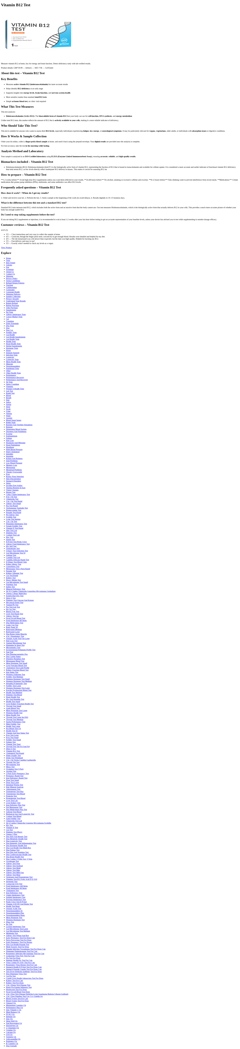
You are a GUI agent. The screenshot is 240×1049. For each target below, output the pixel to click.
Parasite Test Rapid (13, 512)
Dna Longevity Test (14, 841)
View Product (6, 248)
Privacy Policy (12, 278)
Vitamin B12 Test (13, 751)
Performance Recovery (15, 377)
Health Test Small (13, 701)
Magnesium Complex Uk (16, 1005)
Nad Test (9, 652)
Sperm (8, 404)
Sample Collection (13, 296)
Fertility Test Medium (14, 677)
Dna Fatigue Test (13, 850)
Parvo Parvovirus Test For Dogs (18, 940)
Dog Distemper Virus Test (16, 974)
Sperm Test (10, 539)
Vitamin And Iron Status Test (17, 733)
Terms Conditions (13, 281)
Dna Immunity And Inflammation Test (21, 843)
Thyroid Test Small (13, 706)
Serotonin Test (11, 881)
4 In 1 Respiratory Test (15, 636)
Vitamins (9, 386)
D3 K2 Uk (10, 1014)
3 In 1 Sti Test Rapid (14, 501)
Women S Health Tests (15, 389)
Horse (8, 350)
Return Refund (12, 303)
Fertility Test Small (13, 740)
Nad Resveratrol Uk (14, 1023)
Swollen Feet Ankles (14, 485)
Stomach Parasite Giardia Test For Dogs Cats (24, 969)
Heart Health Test (13, 697)
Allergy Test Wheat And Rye (17, 935)
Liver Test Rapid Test (14, 614)
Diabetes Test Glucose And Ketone (20, 600)
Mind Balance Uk (13, 1012)
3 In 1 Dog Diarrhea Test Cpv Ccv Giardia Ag (24, 996)
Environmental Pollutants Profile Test (20, 650)
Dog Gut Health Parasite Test (17, 944)
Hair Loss (10, 440)
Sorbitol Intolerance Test (15, 897)
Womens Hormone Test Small (18, 679)
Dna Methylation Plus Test (16, 809)
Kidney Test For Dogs (15, 983)
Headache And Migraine (15, 443)
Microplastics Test (13, 647)
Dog (8, 328)
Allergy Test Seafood (14, 866)
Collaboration (11, 287)
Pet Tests (9, 312)
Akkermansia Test (13, 789)
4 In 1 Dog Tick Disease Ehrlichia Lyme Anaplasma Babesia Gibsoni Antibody (37, 994)
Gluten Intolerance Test (15, 895)
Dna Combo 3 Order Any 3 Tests (19, 859)
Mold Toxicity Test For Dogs (17, 947)
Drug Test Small (12, 780)
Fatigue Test (11, 742)
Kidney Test (11, 578)
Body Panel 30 (12, 627)
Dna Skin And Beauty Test (16, 836)
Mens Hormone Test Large (16, 710)
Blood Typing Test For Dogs (17, 1001)
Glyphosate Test (12, 861)
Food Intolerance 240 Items (17, 886)
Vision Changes (12, 490)
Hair (8, 400)
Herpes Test (10, 492)
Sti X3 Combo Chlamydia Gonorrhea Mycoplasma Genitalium (31, 591)
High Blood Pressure (14, 449)
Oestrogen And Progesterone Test (19, 877)
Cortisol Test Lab (13, 535)
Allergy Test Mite (13, 870)
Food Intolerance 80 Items (16, 620)
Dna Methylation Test (14, 623)
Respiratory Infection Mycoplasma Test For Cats (25, 953)
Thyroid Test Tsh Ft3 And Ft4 (18, 746)
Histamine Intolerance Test (16, 524)
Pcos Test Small (12, 737)
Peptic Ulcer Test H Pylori (16, 902)
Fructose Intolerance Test (16, 899)
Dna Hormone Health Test (16, 845)
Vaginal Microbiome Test (16, 643)
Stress (8, 483)
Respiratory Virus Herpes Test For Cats (21, 965)
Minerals (9, 364)
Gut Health (10, 335)
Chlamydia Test (12, 499)
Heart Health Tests (13, 344)
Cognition (10, 321)
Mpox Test (10, 767)
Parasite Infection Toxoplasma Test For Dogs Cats (26, 949)
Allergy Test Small (13, 503)
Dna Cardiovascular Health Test (18, 854)
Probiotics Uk (11, 1041)
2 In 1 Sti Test (11, 521)
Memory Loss (11, 465)
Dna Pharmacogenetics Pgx (17, 654)
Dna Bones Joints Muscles (16, 634)
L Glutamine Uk (12, 1028)
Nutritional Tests (12, 368)
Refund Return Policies (15, 283)
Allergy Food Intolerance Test (18, 544)
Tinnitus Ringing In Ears (15, 488)
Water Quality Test (13, 755)
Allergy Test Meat (13, 875)
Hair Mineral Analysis (14, 787)
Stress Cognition (12, 384)
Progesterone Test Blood (15, 798)
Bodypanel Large (13, 632)
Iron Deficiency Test (14, 893)
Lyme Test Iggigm (13, 519)
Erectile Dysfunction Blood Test (18, 690)
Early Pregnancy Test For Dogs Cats (20, 938)
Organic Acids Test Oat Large (18, 638)
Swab (8, 409)
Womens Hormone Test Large (18, 688)
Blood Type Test (12, 611)
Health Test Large (13, 726)
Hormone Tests (12, 348)
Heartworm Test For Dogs (16, 989)
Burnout (9, 427)
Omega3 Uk (11, 1003)
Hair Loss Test (12, 641)
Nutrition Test (11, 584)
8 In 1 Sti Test (11, 497)
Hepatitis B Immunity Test (16, 683)
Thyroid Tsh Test (13, 762)
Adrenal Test (11, 555)
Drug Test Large (12, 782)
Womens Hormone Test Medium (19, 681)
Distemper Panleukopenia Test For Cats (21, 951)
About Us (10, 272)
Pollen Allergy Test (13, 564)
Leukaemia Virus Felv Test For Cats (20, 956)
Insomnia (9, 456)
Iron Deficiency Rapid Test (16, 778)
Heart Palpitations (13, 445)
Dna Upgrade (11, 1046)
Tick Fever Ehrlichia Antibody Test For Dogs (24, 971)
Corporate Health (13, 292)
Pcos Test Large (12, 735)
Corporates (10, 290)
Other (8, 371)
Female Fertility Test (14, 526)
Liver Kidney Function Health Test (20, 704)
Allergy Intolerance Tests (16, 314)
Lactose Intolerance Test (15, 926)
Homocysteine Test (13, 510)
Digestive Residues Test (15, 659)
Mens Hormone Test (14, 917)
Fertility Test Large (13, 686)
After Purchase (12, 308)
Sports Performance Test (15, 722)
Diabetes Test (11, 533)
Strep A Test (11, 598)
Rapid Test (10, 393)
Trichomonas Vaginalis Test (17, 508)
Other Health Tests (13, 373)
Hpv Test (9, 537)
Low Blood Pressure (14, 463)
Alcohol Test (11, 771)
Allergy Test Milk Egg (15, 872)
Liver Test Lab (12, 800)
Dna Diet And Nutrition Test (17, 852)
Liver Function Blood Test (16, 665)
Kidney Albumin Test (14, 573)
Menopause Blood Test (15, 661)
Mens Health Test (13, 715)
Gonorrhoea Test (12, 566)
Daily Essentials (12, 323)
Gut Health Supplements (15, 337)
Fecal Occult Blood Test (15, 618)
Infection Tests (12, 355)
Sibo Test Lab (11, 530)
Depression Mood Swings (16, 429)
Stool (8, 407)
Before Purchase (12, 305)
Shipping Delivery (13, 294)
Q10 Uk (9, 1034)
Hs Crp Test (11, 609)
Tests (8, 260)
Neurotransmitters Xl (14, 911)
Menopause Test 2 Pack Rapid (18, 569)
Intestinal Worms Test (14, 785)
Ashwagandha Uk (13, 1039)
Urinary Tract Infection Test (17, 551)
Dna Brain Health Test (15, 857)
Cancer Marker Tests (14, 317)
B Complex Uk (12, 1043)
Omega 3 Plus (11, 834)
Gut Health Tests (12, 339)
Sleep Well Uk (12, 1021)
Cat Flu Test (11, 976)
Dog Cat (9, 330)
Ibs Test (9, 924)
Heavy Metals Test (13, 580)
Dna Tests (10, 326)
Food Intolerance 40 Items (16, 888)
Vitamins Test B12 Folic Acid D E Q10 (21, 879)
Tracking (9, 285)
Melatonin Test (12, 933)
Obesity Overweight (14, 472)
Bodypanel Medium (14, 629)
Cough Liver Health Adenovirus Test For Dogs (24, 978)
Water (8, 416)
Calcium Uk (11, 1032)
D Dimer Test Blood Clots (16, 562)
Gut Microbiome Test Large (17, 929)
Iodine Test (10, 587)
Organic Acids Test (13, 908)
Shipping (9, 276)
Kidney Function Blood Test (17, 670)
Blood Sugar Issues (13, 420)
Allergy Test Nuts (13, 863)
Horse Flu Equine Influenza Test (19, 987)
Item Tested (10, 263)
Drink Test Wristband (14, 758)
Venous (9, 413)
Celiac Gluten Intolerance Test (18, 494)
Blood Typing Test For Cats (17, 998)
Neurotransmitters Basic (15, 915)
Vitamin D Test (12, 827)
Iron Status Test (12, 672)
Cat (7, 319)
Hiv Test (9, 825)
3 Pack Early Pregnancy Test (17, 773)
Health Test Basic (13, 906)
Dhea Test (10, 922)
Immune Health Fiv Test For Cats (19, 960)
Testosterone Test (13, 548)
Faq (7, 267)
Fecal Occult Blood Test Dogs (18, 992)
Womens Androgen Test (15, 674)
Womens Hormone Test (15, 920)
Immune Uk (11, 1016)
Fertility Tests (11, 332)
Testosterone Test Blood (15, 794)
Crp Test (9, 830)
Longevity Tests (12, 359)
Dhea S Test (11, 749)
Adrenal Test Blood (14, 812)
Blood (8, 395)
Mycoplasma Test (13, 764)
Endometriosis (11, 436)
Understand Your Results (16, 301)
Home (8, 258)
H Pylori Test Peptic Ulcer (16, 542)
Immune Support (12, 353)
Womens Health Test (14, 713)
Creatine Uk (11, 1030)
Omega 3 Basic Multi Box (16, 593)
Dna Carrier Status (13, 656)
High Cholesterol (13, 452)
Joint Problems (12, 461)
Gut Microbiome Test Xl (15, 553)
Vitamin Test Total (13, 744)
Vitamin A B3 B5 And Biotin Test (19, 904)
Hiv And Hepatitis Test (15, 699)
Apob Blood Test (13, 708)
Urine (8, 411)
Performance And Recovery (17, 380)
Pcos (8, 474)
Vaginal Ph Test (12, 605)
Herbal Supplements (14, 346)
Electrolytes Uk (12, 1025)
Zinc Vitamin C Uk (13, 1010)
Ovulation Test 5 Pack (15, 769)
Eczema (9, 434)
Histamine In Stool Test (15, 645)
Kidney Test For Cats (14, 980)
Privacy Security (12, 299)
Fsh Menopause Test (14, 807)
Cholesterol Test (12, 890)
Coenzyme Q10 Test (14, 884)
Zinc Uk (9, 1019)
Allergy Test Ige (12, 616)
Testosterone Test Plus (15, 791)
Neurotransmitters (13, 366)
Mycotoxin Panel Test (14, 602)
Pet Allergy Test (12, 515)
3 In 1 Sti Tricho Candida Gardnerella (21, 760)
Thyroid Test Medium (14, 719)
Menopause (10, 467)
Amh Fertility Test (13, 818)
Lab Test (9, 391)
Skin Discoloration (13, 479)
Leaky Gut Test (12, 625)
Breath (8, 398)
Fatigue (9, 438)
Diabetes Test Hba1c (14, 832)
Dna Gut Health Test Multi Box (18, 848)
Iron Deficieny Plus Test (15, 805)
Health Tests (11, 341)
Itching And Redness (14, 458)
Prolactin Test (11, 796)
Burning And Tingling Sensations (19, 425)
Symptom (10, 269)
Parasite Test (11, 571)
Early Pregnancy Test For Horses (19, 942)
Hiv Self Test (11, 546)
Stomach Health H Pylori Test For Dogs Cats (24, 967)
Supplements (11, 310)
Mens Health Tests (13, 362)
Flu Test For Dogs (13, 958)
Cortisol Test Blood (13, 816)
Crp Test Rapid (12, 575)
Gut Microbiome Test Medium (18, 931)
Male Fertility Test (13, 724)
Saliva (8, 402)
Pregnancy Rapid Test (14, 776)
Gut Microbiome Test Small (17, 582)
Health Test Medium (14, 692)
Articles (9, 265)
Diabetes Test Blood (14, 695)
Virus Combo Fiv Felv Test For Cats (20, 962)
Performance (11, 375)
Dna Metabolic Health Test (16, 839)
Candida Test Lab (13, 557)
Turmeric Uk (11, 1037)
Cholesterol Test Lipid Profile (17, 668)
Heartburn (10, 447)
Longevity (10, 357)
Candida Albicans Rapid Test (17, 560)
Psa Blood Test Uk (13, 728)
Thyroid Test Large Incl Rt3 (17, 717)
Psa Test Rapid (12, 506)
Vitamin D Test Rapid (14, 528)
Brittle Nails (11, 422)
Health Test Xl (12, 731)
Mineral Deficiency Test (15, 589)
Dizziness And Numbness (16, 431)
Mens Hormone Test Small (16, 663)
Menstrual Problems (14, 470)
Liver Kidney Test (13, 803)
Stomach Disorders (13, 481)
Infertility (9, 454)
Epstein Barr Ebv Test (14, 596)
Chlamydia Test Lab (14, 821)
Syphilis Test (11, 517)
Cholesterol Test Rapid (15, 753)
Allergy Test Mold (13, 868)
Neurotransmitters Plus (15, 913)
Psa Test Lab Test (13, 607)
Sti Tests (9, 382)
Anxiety (9, 418)
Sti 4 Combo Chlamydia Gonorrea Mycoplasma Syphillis (28, 823)
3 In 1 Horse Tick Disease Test (18, 985)
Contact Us (10, 274)
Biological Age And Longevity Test (20, 814)
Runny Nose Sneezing (15, 476)
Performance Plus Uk (14, 1007)
